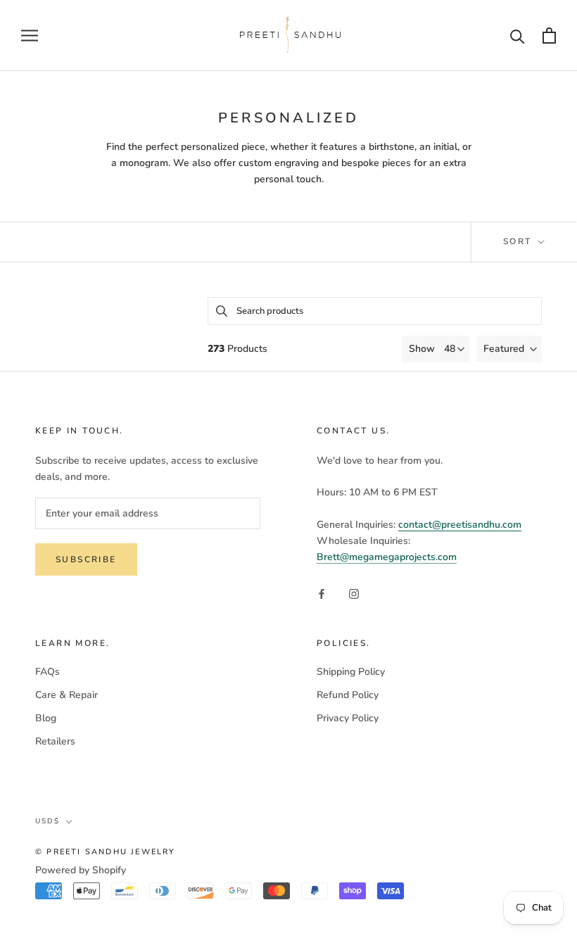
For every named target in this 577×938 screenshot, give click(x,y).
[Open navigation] (29, 36)
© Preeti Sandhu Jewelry (105, 852)
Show (422, 348)
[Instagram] (354, 593)
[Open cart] (549, 35)
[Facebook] (321, 593)
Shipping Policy (351, 671)
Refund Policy (348, 695)
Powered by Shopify (80, 870)
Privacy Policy (348, 718)
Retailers (55, 741)
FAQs (47, 671)
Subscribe (86, 559)
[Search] (517, 35)
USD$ (47, 821)
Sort (519, 241)
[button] (509, 349)
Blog (45, 718)
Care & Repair (66, 695)
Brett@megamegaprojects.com (387, 557)
